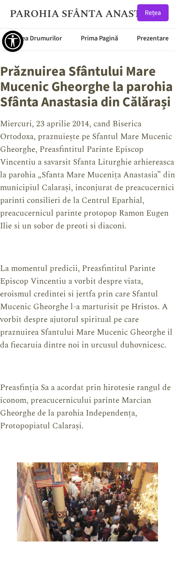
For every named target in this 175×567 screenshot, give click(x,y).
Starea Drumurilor (35, 38)
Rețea (153, 12)
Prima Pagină (99, 38)
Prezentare (153, 38)
